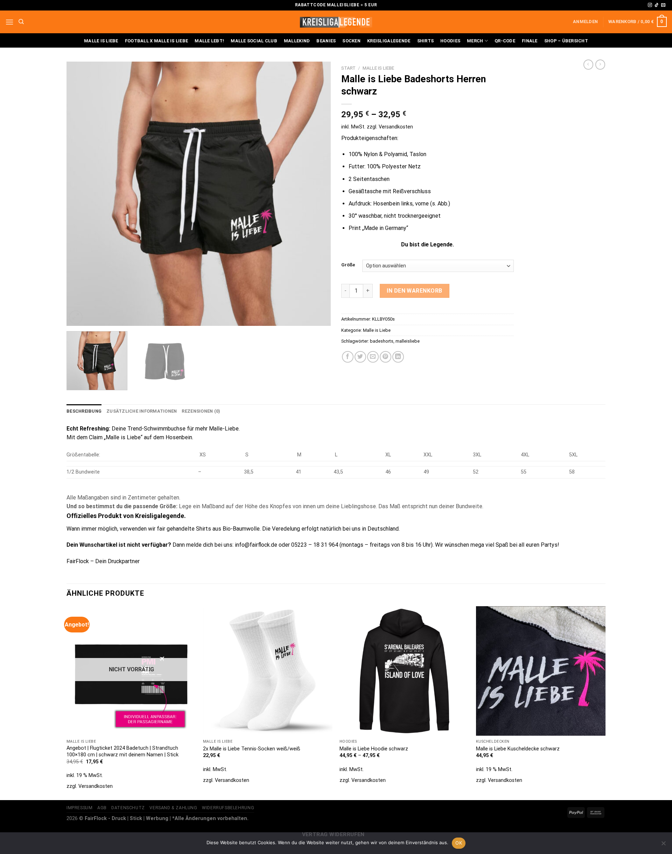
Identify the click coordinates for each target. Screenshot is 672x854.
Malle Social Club (254, 40)
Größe (348, 264)
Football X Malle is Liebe (156, 40)
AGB (102, 807)
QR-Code (505, 40)
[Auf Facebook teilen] (348, 357)
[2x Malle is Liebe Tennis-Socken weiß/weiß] (267, 671)
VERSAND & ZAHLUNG (173, 807)
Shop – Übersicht (566, 40)
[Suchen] (21, 21)
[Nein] (663, 845)
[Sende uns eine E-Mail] (663, 5)
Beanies (326, 40)
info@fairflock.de (256, 544)
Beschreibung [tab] (84, 411)
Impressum (79, 807)
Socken (351, 40)
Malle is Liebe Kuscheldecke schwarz (518, 749)
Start (348, 68)
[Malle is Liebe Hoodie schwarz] (404, 671)
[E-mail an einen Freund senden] (373, 357)
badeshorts (381, 341)
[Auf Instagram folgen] (650, 5)
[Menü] (9, 21)
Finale (530, 40)
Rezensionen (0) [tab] (201, 411)
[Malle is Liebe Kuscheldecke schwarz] (541, 671)
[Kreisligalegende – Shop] (336, 22)
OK (458, 843)
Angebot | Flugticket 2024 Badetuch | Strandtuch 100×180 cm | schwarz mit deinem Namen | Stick (122, 751)
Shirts (425, 40)
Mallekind (297, 40)
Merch (475, 40)
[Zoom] (76, 317)
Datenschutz (128, 807)
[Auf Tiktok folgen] (656, 5)
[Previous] (80, 193)
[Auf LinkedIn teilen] (398, 357)
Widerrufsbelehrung (228, 807)
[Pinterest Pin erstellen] (385, 357)
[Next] (316, 193)
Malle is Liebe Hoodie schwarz (374, 749)
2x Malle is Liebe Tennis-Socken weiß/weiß (251, 749)
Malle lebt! (209, 40)
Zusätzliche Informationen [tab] (141, 411)
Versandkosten (396, 127)
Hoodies (450, 40)
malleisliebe (408, 341)
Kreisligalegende (388, 40)
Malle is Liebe (101, 40)
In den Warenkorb (414, 290)
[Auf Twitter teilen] (360, 357)
